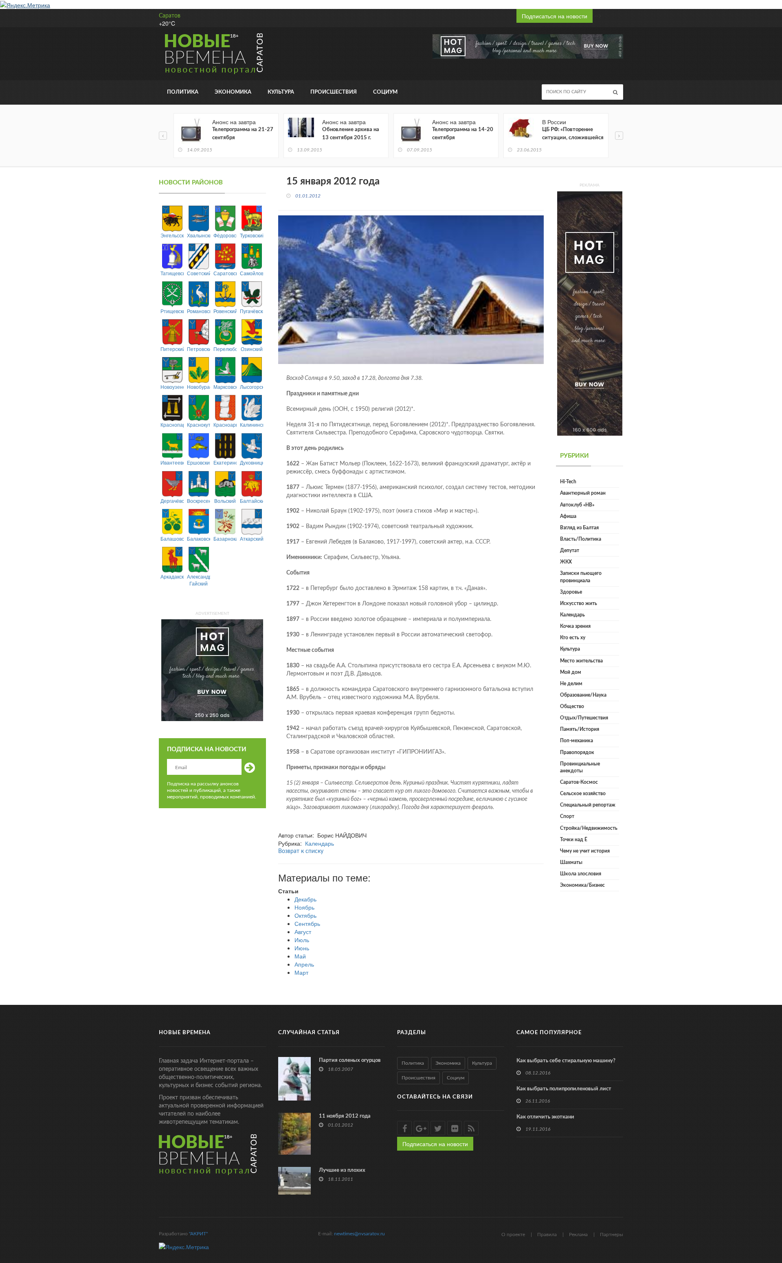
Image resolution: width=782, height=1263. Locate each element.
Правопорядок (577, 752)
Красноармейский (225, 424)
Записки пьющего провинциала (581, 577)
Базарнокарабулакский (225, 538)
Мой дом (570, 672)
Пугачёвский (251, 310)
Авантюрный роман (583, 493)
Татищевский (172, 273)
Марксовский (225, 386)
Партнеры (611, 1234)
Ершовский (198, 462)
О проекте (513, 1234)
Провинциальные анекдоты (580, 767)
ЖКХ (566, 561)
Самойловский (251, 273)
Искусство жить (578, 603)
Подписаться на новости (554, 16)
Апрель (304, 964)
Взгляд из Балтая (579, 527)
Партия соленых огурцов (350, 1060)
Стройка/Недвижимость (588, 828)
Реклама (578, 1234)
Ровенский (225, 310)
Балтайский (251, 500)
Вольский (225, 500)
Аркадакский (172, 576)
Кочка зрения (575, 626)
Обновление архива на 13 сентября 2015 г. (350, 133)
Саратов (169, 16)
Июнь (301, 948)
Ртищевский (172, 310)
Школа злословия (580, 873)
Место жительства (581, 660)
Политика (182, 92)
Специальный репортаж (587, 805)
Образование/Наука (583, 695)
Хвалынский (198, 235)
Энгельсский (172, 235)
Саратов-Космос (579, 782)
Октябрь (305, 915)
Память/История (579, 729)
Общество (572, 706)
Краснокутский (198, 424)
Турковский (251, 235)
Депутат (569, 550)
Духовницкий (251, 462)
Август (302, 932)
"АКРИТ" (198, 1233)
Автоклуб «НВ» (577, 504)
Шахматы (571, 862)
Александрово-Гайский (198, 580)
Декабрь (305, 899)
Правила (547, 1234)
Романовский (198, 310)
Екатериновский (225, 462)
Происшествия (333, 92)
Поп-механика (576, 740)
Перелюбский (225, 348)
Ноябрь (304, 907)
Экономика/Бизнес (582, 885)
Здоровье (571, 592)
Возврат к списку (300, 851)
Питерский (172, 348)
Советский (198, 273)
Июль (301, 940)
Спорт (567, 816)
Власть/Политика (580, 539)
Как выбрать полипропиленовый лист (563, 1089)
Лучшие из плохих (342, 1170)
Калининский (251, 424)
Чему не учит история (585, 851)
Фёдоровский (225, 235)
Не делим (571, 683)
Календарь (319, 843)
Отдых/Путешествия (584, 717)
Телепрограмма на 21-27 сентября (242, 133)
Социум (385, 92)
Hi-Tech (568, 481)
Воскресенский (198, 500)
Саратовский (225, 273)
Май (300, 956)
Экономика (233, 92)
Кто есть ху (572, 637)
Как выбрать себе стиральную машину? (565, 1060)
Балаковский (198, 538)
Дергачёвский (172, 500)
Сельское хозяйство (583, 793)
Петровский (198, 348)
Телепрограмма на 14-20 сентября (462, 133)
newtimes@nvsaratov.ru (359, 1233)
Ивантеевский (172, 462)
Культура (281, 92)
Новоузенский (172, 386)
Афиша (568, 516)
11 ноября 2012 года (345, 1116)
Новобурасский (198, 386)
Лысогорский (251, 386)
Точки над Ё (573, 839)
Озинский (252, 348)
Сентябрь (307, 923)
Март (301, 972)
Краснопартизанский (172, 424)
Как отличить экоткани (545, 1117)
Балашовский (172, 538)
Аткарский (251, 538)
